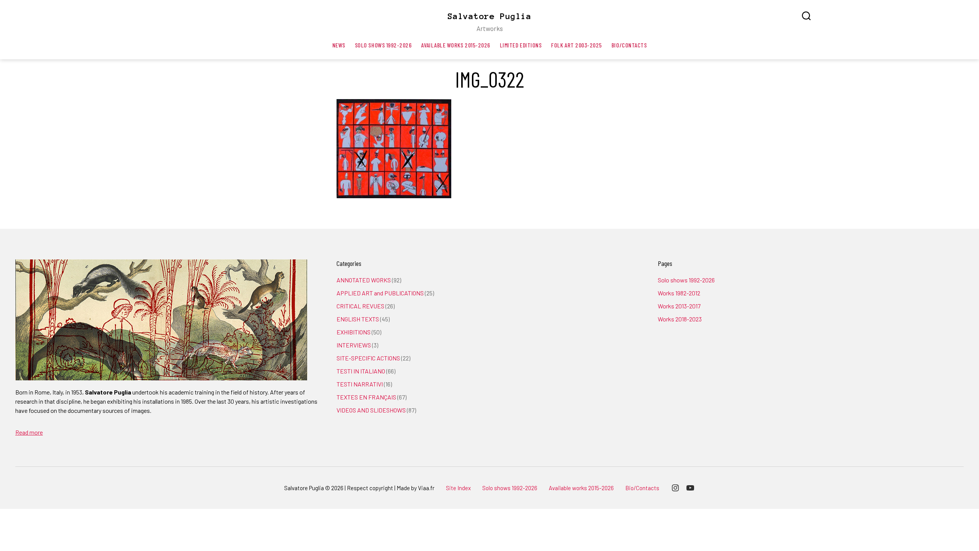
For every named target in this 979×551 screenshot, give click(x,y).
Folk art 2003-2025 (576, 45)
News (338, 45)
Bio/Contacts (629, 45)
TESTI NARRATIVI (360, 384)
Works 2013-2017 (679, 306)
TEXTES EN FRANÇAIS (366, 397)
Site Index (458, 487)
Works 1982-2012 (679, 293)
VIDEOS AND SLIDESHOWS (371, 410)
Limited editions (521, 45)
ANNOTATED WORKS (364, 280)
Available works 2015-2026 (455, 45)
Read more (29, 432)
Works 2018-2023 (680, 319)
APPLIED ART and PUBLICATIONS (380, 293)
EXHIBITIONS (354, 332)
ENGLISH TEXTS (358, 319)
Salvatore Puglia (489, 16)
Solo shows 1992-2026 (383, 45)
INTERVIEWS (354, 345)
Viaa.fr (426, 487)
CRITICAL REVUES (360, 306)
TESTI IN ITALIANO (361, 371)
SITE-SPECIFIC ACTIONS (368, 358)
